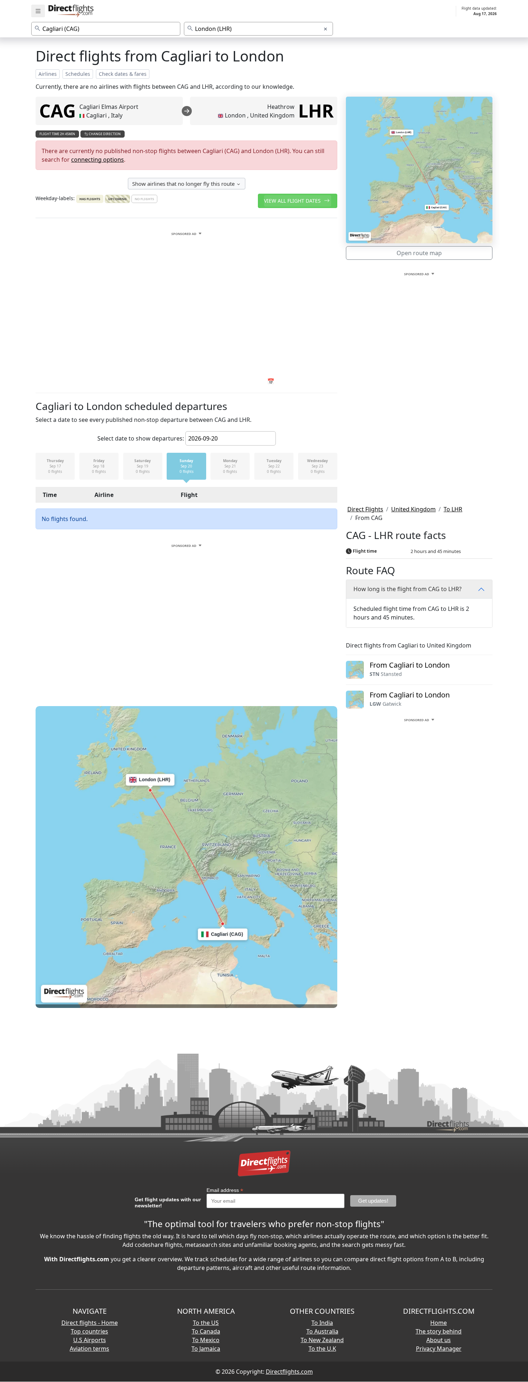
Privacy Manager (439, 1349)
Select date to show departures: (140, 438)
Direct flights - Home (89, 1323)
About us (438, 1340)
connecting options (97, 159)
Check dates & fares (123, 73)
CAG (57, 110)
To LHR (453, 509)
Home (438, 1323)
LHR (316, 110)
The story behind (439, 1331)
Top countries (89, 1331)
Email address (225, 1190)
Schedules (77, 73)
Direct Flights (365, 509)
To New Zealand (322, 1340)
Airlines (47, 73)
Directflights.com (289, 1372)
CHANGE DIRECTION (104, 134)
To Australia (322, 1331)
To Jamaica (205, 1349)
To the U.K (322, 1349)
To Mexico (205, 1340)
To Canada (206, 1331)
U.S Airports (89, 1340)
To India (322, 1323)
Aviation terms (89, 1349)
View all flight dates (293, 200)
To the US (206, 1323)
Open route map (419, 253)
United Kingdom (413, 509)
